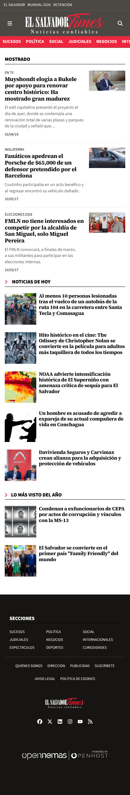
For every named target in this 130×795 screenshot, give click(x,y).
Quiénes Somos (29, 666)
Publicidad (80, 666)
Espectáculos (21, 647)
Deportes (54, 647)
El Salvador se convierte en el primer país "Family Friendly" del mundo (78, 553)
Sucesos (17, 632)
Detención (62, 5)
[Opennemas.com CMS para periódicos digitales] (65, 762)
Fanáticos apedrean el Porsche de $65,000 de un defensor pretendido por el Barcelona (40, 166)
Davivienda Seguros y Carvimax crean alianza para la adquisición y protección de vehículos (80, 458)
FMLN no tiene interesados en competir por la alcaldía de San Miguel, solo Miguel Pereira (44, 231)
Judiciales (18, 639)
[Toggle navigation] (10, 23)
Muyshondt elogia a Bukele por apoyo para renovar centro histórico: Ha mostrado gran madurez (41, 89)
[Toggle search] (120, 23)
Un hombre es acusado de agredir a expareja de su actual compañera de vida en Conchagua (81, 419)
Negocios (54, 639)
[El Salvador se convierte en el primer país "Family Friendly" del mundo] (20, 560)
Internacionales (98, 639)
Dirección (56, 666)
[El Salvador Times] (65, 23)
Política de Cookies (77, 679)
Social (88, 632)
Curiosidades (95, 647)
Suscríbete (105, 666)
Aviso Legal (45, 679)
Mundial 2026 (38, 5)
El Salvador (14, 5)
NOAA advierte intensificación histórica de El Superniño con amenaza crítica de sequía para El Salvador (78, 383)
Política (53, 632)
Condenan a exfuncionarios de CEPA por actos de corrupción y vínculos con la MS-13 (82, 514)
